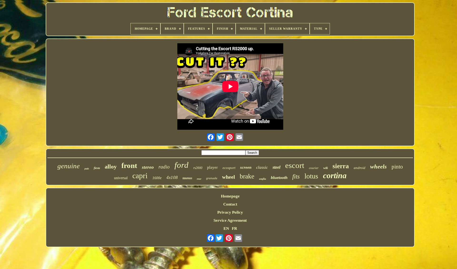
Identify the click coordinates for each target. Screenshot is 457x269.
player (212, 167)
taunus (187, 178)
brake (247, 176)
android (359, 168)
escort (294, 165)
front (129, 165)
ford (181, 165)
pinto (397, 167)
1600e (157, 178)
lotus (311, 176)
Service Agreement (230, 220)
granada (211, 178)
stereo (148, 167)
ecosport (229, 168)
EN (226, 228)
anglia (262, 178)
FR (234, 228)
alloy (111, 166)
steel (276, 167)
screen (245, 167)
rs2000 (197, 168)
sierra (341, 166)
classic (262, 167)
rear (199, 178)
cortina (335, 175)
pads (86, 168)
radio (164, 167)
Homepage (230, 196)
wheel (228, 177)
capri (140, 175)
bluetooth (279, 177)
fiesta (97, 168)
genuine (68, 166)
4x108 (172, 177)
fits (296, 176)
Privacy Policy (230, 212)
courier (313, 168)
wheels (378, 166)
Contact (230, 204)
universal (121, 178)
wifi (325, 168)
